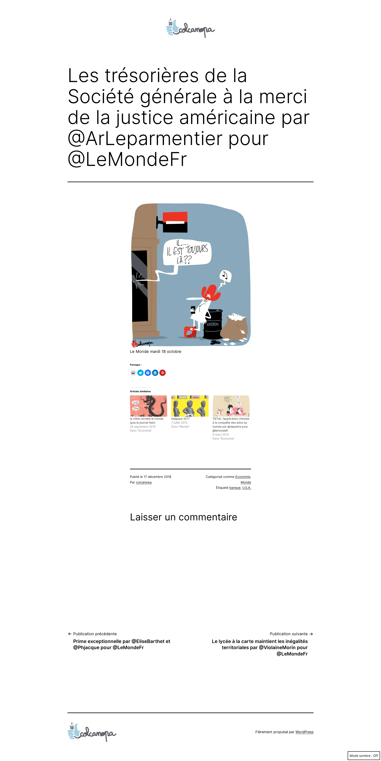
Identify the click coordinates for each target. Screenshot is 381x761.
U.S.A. (246, 488)
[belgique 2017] (190, 406)
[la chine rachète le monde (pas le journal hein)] (148, 406)
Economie (242, 477)
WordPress (304, 732)
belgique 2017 (180, 418)
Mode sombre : (361, 756)
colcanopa (144, 482)
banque (235, 488)
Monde (246, 482)
